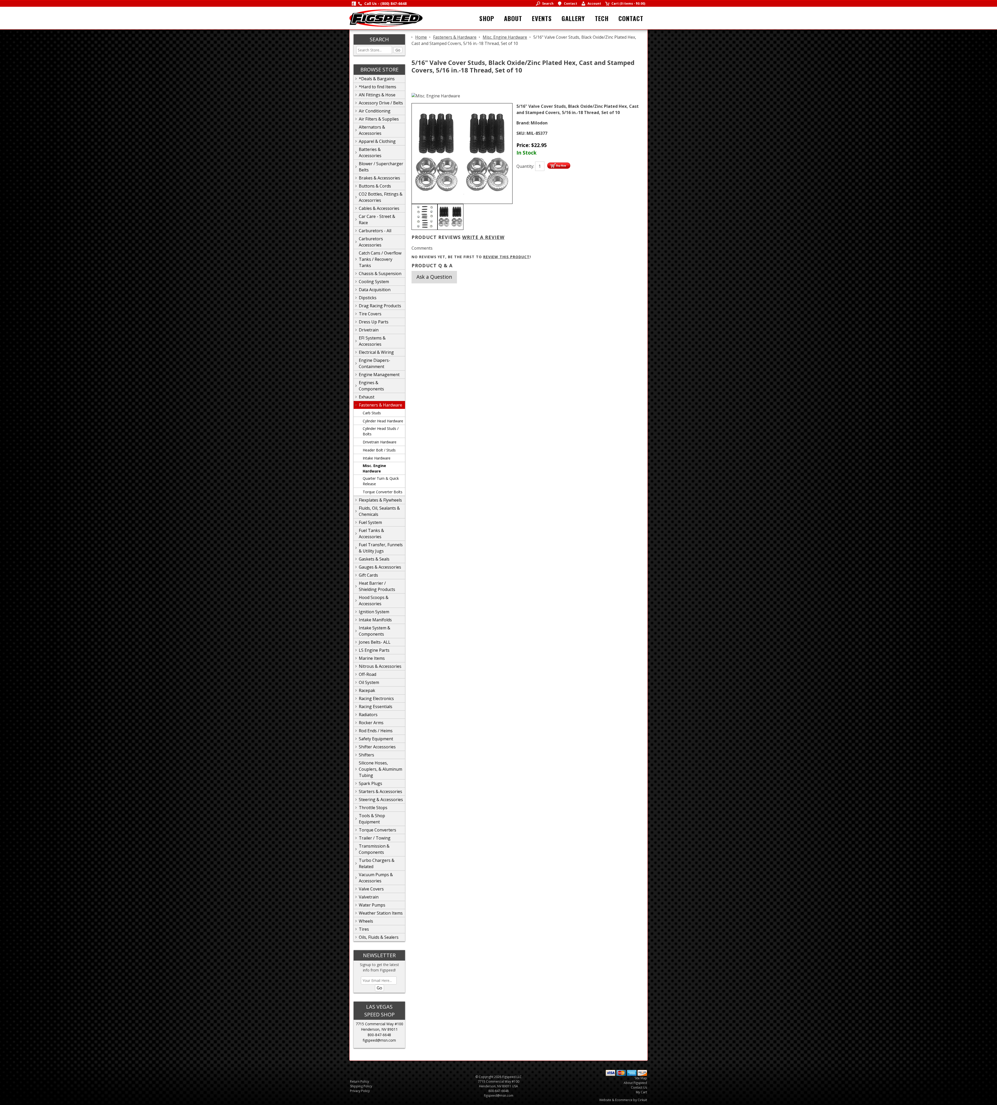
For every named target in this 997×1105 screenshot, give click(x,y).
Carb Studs (372, 412)
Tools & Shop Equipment (372, 819)
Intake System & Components (374, 631)
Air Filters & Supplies (379, 119)
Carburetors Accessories (371, 242)
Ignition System (374, 612)
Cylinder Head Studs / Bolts (381, 431)
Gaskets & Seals (374, 559)
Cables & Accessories (379, 208)
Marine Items (372, 658)
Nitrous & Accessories (380, 666)
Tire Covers (370, 314)
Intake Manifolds (375, 620)
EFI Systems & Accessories (372, 341)
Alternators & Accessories (372, 130)
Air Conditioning (374, 111)
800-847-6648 (379, 1034)
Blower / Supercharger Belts (381, 167)
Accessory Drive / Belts (381, 103)
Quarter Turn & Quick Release (381, 481)
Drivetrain (369, 330)
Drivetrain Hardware (379, 442)
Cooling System (374, 281)
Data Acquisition (374, 289)
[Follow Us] (354, 3)
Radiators (368, 714)
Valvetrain (369, 897)
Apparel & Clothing (377, 141)
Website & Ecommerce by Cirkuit (623, 1100)
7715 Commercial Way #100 (379, 1023)
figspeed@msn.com (379, 1040)
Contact (630, 18)
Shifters (366, 755)
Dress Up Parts (373, 322)
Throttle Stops (373, 807)
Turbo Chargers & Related (376, 863)
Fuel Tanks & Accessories (371, 534)
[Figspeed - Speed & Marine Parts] (386, 18)
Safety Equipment (376, 739)
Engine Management (379, 374)
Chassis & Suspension (380, 273)
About (513, 18)
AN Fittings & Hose (377, 95)
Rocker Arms (371, 722)
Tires (364, 929)
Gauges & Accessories (380, 567)
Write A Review (483, 237)
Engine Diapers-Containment (374, 363)
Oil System (369, 682)
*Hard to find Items (377, 87)
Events (542, 18)
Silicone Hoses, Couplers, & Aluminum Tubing (380, 769)
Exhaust (366, 397)
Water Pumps (372, 905)
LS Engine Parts (374, 650)
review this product (506, 256)
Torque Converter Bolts (382, 491)
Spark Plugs (370, 783)
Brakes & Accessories (379, 178)
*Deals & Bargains (377, 79)
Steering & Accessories (381, 799)
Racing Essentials (375, 706)
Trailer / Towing (374, 838)
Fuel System (370, 522)
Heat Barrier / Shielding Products (377, 586)
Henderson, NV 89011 (379, 1029)
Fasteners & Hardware (380, 405)
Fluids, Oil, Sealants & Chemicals (379, 511)
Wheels (366, 921)
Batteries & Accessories (370, 152)
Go (397, 50)
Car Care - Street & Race (377, 219)
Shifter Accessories (377, 747)
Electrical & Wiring (376, 352)
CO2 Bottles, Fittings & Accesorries (380, 197)
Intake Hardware (376, 458)
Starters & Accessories (380, 791)
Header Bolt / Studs (379, 450)
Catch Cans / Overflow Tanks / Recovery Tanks (380, 259)
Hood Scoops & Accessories (373, 601)
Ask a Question (434, 276)
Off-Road (367, 674)
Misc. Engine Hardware (374, 468)
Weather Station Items (381, 913)
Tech (602, 18)
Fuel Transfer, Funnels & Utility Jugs (381, 548)
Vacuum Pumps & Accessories (376, 878)
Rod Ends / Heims (376, 731)
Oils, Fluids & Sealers (379, 937)
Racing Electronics (376, 698)
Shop (486, 18)
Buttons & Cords (375, 186)
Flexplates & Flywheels (380, 500)
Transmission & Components (374, 849)
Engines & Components (371, 386)
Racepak (367, 690)
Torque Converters (377, 830)
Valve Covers (371, 889)
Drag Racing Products (380, 306)
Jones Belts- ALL (374, 642)
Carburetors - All (375, 231)
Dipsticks (367, 298)
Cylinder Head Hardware (383, 420)
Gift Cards (368, 575)
